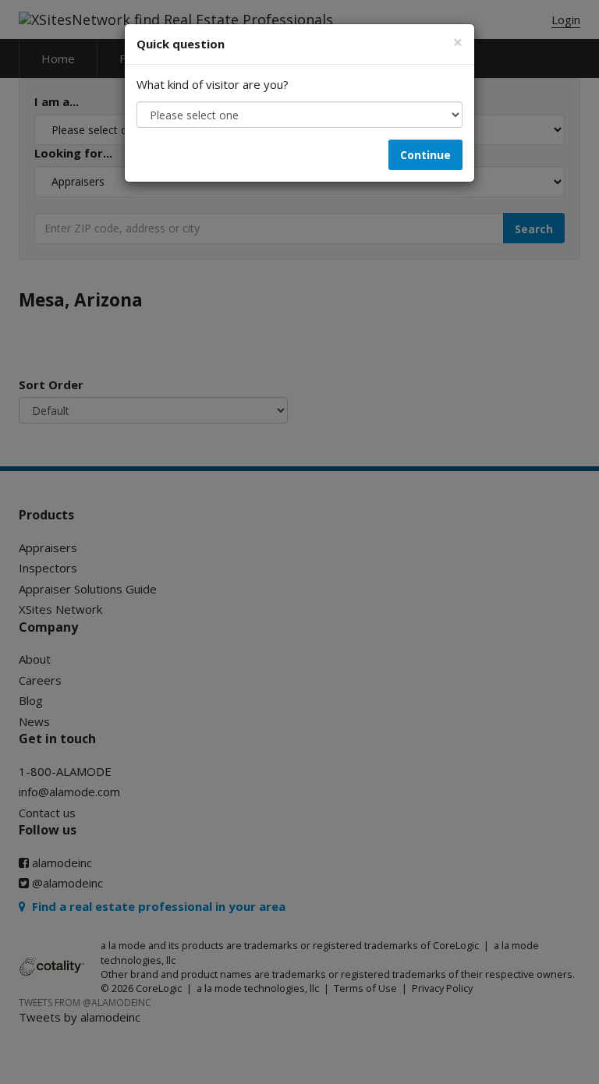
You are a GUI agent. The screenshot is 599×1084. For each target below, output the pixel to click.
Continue (425, 154)
